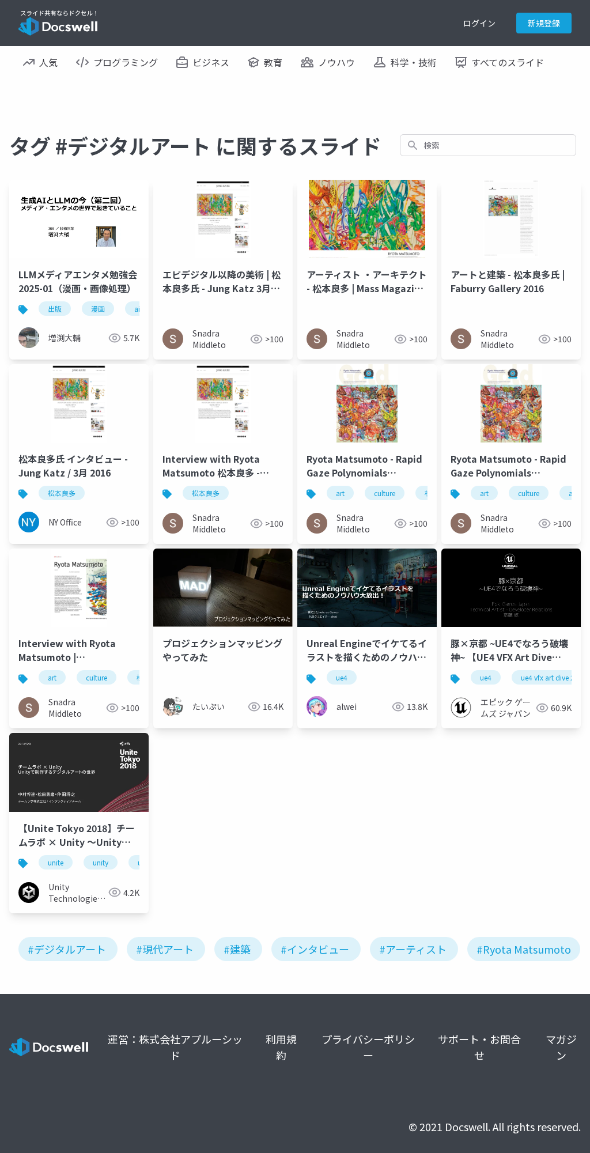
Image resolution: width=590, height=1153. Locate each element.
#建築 (237, 949)
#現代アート (165, 949)
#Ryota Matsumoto (523, 949)
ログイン (479, 23)
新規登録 (544, 23)
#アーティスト (413, 949)
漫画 (98, 308)
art (340, 493)
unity (100, 862)
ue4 (341, 677)
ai (137, 308)
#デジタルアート (67, 949)
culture (384, 493)
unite (55, 862)
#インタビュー (315, 949)
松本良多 (61, 493)
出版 (55, 308)
